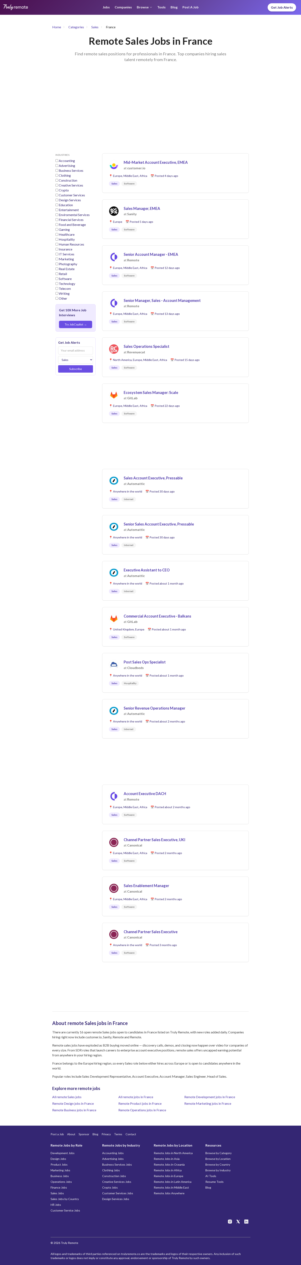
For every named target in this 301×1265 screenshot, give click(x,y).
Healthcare (67, 234)
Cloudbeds (135, 668)
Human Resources (71, 244)
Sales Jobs (57, 1193)
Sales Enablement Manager (146, 885)
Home (56, 27)
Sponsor (84, 1134)
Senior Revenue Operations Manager (154, 708)
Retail (63, 274)
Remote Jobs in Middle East (171, 1187)
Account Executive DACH (145, 793)
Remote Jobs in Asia (167, 1158)
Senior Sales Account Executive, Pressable (159, 524)
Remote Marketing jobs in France (207, 1103)
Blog (174, 7)
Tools (161, 7)
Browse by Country (217, 1164)
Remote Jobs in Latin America (172, 1181)
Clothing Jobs (111, 1170)
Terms (118, 1134)
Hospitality (67, 239)
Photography (68, 264)
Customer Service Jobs (65, 1210)
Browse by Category (218, 1153)
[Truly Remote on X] (238, 1221)
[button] (175, 173)
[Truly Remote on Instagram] (229, 1221)
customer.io (136, 168)
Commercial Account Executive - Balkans (157, 616)
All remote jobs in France (135, 1097)
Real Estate (67, 269)
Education (66, 205)
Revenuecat (136, 352)
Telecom (65, 288)
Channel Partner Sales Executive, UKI (154, 839)
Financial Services (71, 220)
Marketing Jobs (60, 1170)
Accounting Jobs (113, 1153)
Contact (131, 1134)
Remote (133, 260)
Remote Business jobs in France (74, 1110)
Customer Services (72, 195)
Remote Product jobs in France (140, 1103)
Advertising (67, 165)
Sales (94, 27)
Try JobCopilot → (75, 324)
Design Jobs (58, 1158)
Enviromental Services (74, 215)
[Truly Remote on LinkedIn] (246, 1221)
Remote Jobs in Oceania (169, 1164)
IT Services (66, 254)
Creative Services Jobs (116, 1181)
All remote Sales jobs (66, 1097)
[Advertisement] (150, 112)
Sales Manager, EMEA (142, 208)
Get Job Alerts (282, 7)
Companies (123, 7)
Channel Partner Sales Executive (151, 931)
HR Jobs (56, 1204)
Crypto (64, 190)
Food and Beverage (72, 224)
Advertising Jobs (113, 1158)
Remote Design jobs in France (73, 1103)
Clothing (65, 175)
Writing (64, 293)
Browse (143, 7)
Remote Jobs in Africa (168, 1170)
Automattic (136, 484)
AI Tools (210, 1176)
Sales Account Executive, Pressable (153, 478)
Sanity (132, 214)
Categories (76, 27)
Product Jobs (59, 1164)
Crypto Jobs (110, 1187)
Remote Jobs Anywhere (169, 1193)
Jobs (106, 7)
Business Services (71, 170)
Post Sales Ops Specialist (145, 662)
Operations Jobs (61, 1181)
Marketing (66, 259)
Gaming (64, 229)
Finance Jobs (59, 1187)
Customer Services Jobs (117, 1193)
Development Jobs (63, 1153)
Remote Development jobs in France (209, 1097)
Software (65, 279)
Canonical (134, 845)
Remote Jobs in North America (173, 1153)
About (71, 1134)
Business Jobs (60, 1176)
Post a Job (190, 7)
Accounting (67, 161)
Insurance (65, 249)
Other (63, 298)
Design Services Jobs (115, 1199)
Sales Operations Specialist (146, 346)
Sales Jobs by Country (65, 1199)
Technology (67, 284)
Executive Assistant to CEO (147, 570)
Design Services (70, 200)
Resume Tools (214, 1181)
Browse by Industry (218, 1170)
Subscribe (75, 369)
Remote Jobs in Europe (168, 1176)
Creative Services (71, 185)
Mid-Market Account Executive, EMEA (156, 162)
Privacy (106, 1134)
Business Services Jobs (117, 1164)
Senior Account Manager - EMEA (151, 254)
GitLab (132, 398)
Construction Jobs (114, 1176)
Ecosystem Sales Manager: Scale (151, 392)
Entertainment (69, 210)
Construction (68, 180)
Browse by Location (218, 1158)
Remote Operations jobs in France (142, 1110)
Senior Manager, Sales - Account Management (162, 300)
